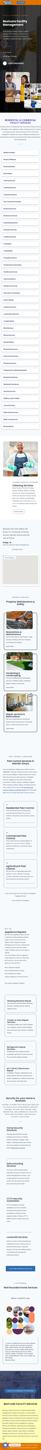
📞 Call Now (7, 46)
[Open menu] (37, 2)
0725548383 (21, 2)
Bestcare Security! (18, 1148)
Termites (14, 874)
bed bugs (27, 813)
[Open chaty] (5, 1445)
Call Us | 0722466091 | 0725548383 (20, 1391)
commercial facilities (19, 843)
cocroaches (16, 816)
